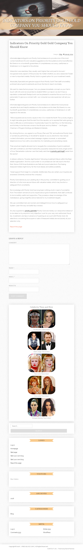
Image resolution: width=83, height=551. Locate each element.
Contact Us (51, 548)
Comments (16, 532)
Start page (14, 452)
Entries (47, 529)
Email (12, 276)
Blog (60, 54)
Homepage (14, 448)
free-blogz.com (28, 546)
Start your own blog (17, 456)
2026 (12, 498)
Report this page (16, 227)
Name (11, 268)
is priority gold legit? (58, 151)
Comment (13, 242)
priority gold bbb (31, 211)
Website (12, 285)
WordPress (47, 532)
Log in (13, 445)
